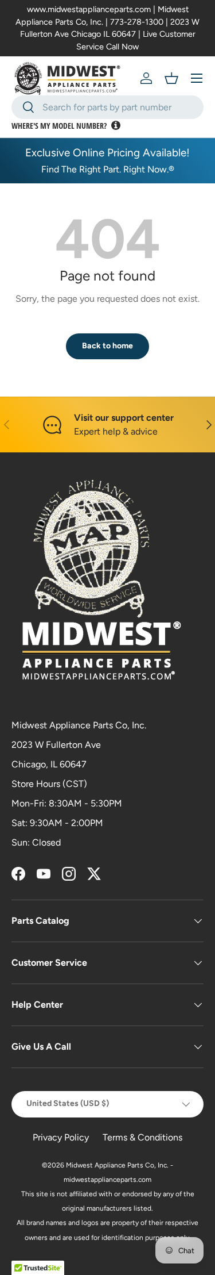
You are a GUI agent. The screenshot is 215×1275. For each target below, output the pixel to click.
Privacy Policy (61, 1137)
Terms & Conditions (142, 1137)
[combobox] (107, 107)
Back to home (107, 346)
